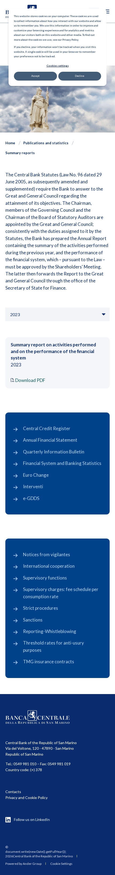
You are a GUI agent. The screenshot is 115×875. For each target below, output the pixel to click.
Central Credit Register (46, 428)
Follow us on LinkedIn (32, 819)
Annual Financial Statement (50, 440)
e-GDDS (31, 498)
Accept (35, 75)
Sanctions (33, 620)
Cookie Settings (61, 864)
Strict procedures (40, 608)
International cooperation (49, 566)
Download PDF (30, 380)
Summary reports (20, 153)
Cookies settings (58, 65)
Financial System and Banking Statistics (62, 463)
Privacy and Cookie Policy (26, 797)
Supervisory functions (45, 578)
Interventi (33, 486)
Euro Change (36, 475)
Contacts (13, 791)
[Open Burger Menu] (107, 11)
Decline (79, 75)
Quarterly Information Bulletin (53, 451)
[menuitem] (39, 851)
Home (10, 143)
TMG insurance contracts (48, 661)
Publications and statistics (45, 143)
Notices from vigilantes (46, 554)
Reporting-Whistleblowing (49, 631)
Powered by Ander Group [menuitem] (23, 864)
